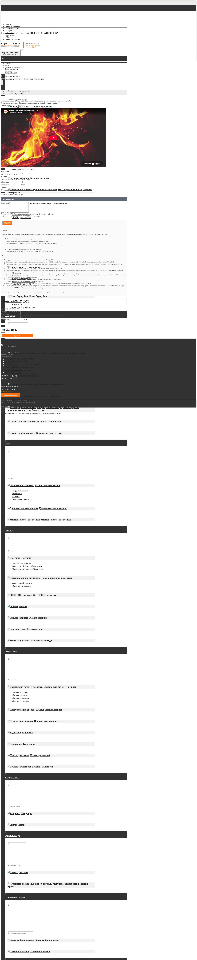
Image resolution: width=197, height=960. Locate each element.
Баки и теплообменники (51, 384)
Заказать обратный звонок (10, 45)
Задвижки (27, 732)
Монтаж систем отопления (56, 519)
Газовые (15, 496)
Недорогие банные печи (22, 367)
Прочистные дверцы (45, 721)
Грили (21, 824)
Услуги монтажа (10, 363)
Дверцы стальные (20, 695)
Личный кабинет (11, 369)
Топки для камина (41, 106)
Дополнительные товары (53, 508)
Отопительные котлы (47, 485)
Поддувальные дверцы (49, 709)
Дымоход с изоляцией (21, 586)
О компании (9, 360)
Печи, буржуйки (38, 296)
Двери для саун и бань (48, 396)
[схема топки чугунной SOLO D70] (34, 80)
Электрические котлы (21, 499)
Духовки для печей (42, 766)
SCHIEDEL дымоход (44, 595)
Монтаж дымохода (41, 640)
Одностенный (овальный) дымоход (27, 569)
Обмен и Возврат (11, 367)
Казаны (23, 872)
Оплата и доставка (16, 93)
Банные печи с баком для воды (25, 364)
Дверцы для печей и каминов (60, 686)
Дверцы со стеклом (20, 698)
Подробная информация (18, 91)
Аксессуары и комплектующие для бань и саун (43, 409)
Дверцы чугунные (20, 692)
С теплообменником (21, 361)
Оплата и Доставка (11, 361)
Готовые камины (39, 178)
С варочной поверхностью (23, 307)
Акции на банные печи (49, 421)
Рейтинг (4, 216)
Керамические (35, 629)
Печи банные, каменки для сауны (67, 353)
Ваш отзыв (5, 212)
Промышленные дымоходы (56, 578)
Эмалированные (38, 617)
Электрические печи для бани (25, 376)
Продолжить (7, 223)
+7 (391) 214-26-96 (10, 43)
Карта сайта (9, 372)
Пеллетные (17, 493)
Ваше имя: (5, 203)
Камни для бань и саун (49, 433)
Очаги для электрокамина (23, 169)
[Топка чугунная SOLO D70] (11, 76)
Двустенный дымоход (21, 563)
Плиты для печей (40, 755)
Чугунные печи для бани (23, 358)
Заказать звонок (10, 395)
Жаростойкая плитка (47, 940)
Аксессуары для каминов (53, 203)
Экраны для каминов (21, 217)
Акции (7, 365)
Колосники (29, 744)
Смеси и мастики (40, 951)
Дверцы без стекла (20, 701)
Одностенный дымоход (22, 583)
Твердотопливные (20, 491)
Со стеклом (17, 304)
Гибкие (23, 606)
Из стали (26, 558)
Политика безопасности (13, 371)
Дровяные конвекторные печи (25, 373)
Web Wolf (14, 406)
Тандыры (26, 813)
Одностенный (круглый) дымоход (27, 566)
